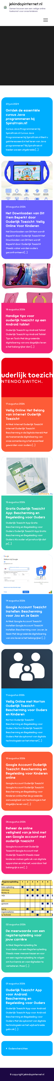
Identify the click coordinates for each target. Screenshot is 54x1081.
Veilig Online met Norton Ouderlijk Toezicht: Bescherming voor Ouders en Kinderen (26, 707)
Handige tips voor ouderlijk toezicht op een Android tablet (26, 320)
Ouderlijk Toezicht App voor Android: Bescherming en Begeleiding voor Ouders (25, 996)
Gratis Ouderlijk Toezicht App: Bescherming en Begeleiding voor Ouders (25, 513)
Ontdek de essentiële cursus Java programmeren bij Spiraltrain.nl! (23, 116)
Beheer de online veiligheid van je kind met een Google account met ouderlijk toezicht (26, 834)
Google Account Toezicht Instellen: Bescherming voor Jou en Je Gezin (26, 611)
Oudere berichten (18, 1048)
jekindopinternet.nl (25, 3)
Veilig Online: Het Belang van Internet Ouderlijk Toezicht (25, 414)
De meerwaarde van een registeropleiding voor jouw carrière (25, 935)
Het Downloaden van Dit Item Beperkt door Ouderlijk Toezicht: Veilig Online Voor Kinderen (25, 219)
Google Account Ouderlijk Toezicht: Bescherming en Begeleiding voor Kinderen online (27, 771)
